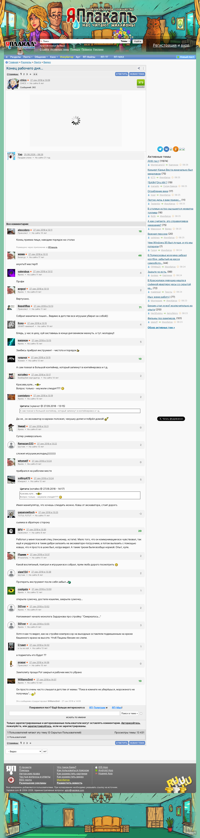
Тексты (168, 292)
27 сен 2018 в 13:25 (48, 512)
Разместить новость (69, 782)
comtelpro (24, 395)
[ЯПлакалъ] (21, 45)
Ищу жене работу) (159, 296)
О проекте (25, 767)
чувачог (22, 357)
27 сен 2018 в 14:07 (46, 679)
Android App (105, 770)
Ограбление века (158, 191)
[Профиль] (13, 83)
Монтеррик (156, 300)
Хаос (53, 56)
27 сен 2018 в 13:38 (41, 572)
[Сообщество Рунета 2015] (179, 784)
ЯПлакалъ (52, 247)
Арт (78, 56)
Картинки (173, 164)
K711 (153, 177)
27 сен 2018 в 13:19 (43, 395)
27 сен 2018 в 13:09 (40, 80)
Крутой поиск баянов (52, 45)
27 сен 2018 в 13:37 (40, 554)
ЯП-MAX (119, 56)
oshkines (155, 237)
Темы (124, 41)
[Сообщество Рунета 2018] (169, 784)
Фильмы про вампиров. (162, 318)
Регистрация (165, 45)
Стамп (22, 644)
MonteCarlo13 (158, 164)
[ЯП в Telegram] (160, 148)
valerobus (23, 271)
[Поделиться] (139, 68)
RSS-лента (25, 779)
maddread (156, 292)
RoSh (153, 216)
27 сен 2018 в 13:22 (47, 443)
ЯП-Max (117, 707)
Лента (26, 56)
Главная (13, 62)
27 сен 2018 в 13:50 (41, 589)
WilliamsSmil (25, 679)
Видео (47, 62)
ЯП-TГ (104, 56)
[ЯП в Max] (183, 148)
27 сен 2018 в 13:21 (39, 426)
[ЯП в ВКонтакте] (166, 148)
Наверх (191, 832)
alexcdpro (24, 229)
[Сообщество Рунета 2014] (188, 784)
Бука (21, 323)
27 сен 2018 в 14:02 (39, 645)
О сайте (44, 49)
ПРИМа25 (156, 266)
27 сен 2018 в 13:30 (36, 529)
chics (23, 80)
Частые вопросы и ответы (34, 776)
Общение (40, 56)
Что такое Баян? (66, 767)
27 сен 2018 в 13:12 (38, 254)
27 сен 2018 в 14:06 (39, 662)
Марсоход (156, 228)
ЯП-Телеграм (97, 707)
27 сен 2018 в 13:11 (42, 230)
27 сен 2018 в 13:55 (39, 624)
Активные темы (59, 49)
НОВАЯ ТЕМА (137, 74)
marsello (155, 186)
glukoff (154, 322)
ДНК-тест (153, 161)
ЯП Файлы (89, 56)
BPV (20, 529)
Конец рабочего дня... (24, 68)
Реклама (98, 49)
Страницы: (13, 74)
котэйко (23, 374)
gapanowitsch (26, 512)
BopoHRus (24, 305)
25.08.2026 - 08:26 (33, 154)
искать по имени (76, 717)
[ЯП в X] (180, 148)
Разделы (15, 56)
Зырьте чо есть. (157, 271)
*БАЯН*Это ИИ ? (157, 182)
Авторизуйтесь (130, 723)
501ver (22, 606)
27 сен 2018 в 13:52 (39, 606)
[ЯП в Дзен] (171, 148)
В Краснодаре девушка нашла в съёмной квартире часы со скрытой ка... (169, 284)
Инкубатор (66, 56)
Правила (87, 49)
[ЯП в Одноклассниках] (176, 148)
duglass (154, 275)
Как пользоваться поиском (73, 770)
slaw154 (23, 571)
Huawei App (105, 773)
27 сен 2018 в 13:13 (39, 288)
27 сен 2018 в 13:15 (37, 323)
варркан (23, 340)
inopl (153, 195)
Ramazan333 (25, 443)
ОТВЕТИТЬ (122, 74)
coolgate (23, 589)
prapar (22, 662)
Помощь (75, 49)
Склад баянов (170, 186)
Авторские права (29, 773)
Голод (154, 250)
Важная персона (158, 233)
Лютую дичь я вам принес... (164, 199)
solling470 (24, 478)
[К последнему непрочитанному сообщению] (35, 74)
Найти (137, 41)
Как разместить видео (70, 776)
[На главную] (7, 57)
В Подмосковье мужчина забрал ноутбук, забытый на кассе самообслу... (167, 259)
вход (185, 45)
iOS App (103, 767)
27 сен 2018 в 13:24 (42, 461)
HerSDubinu (157, 313)
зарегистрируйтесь (39, 726)
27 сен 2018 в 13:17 (41, 374)
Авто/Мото (172, 313)
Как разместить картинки (72, 773)
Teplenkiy (155, 203)
